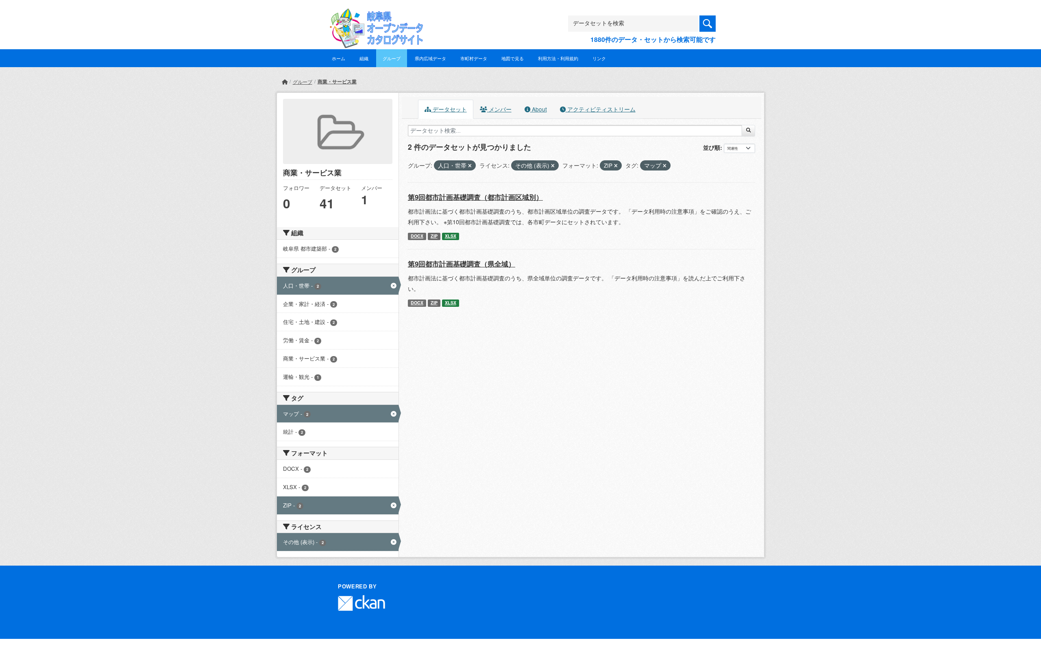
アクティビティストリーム (601, 109)
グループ (392, 58)
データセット (449, 109)
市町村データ (473, 58)
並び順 (711, 147)
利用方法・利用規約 (558, 58)
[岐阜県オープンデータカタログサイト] (374, 14)
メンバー (499, 109)
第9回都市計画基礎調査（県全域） (461, 264)
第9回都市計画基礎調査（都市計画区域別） (475, 197)
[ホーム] (284, 81)
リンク (599, 58)
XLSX (450, 236)
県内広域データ (430, 58)
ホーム (338, 58)
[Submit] (748, 130)
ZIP (434, 236)
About (538, 109)
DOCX (417, 236)
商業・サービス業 (337, 81)
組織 (363, 58)
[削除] (470, 165)
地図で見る (512, 58)
